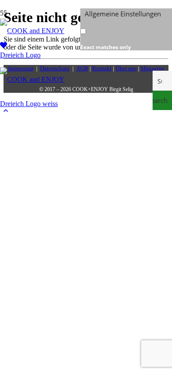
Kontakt (102, 68)
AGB (82, 68)
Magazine (153, 68)
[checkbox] (124, 34)
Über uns (126, 68)
